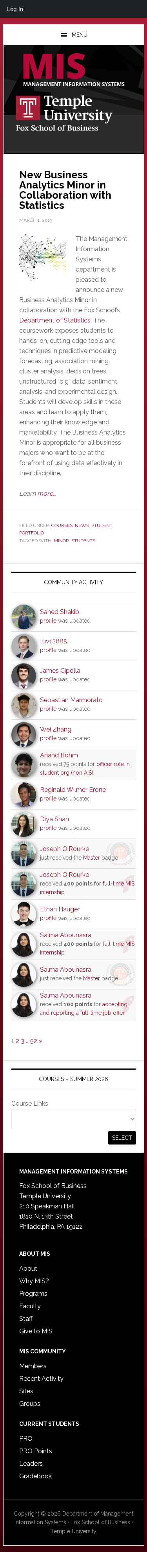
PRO (26, 1438)
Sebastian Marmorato (71, 700)
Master (91, 858)
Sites (26, 1391)
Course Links (29, 1103)
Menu (79, 35)
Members (33, 1366)
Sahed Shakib (59, 612)
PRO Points (35, 1451)
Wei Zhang (55, 729)
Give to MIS (36, 1331)
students (83, 540)
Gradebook (35, 1476)
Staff (26, 1318)
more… (46, 493)
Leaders (31, 1463)
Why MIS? (34, 1281)
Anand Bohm (59, 755)
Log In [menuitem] (15, 8)
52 (33, 1041)
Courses (62, 525)
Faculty (30, 1306)
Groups (29, 1403)
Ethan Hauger (60, 909)
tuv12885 (53, 641)
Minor (61, 540)
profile (48, 621)
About (28, 1268)
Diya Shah (54, 819)
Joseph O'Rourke (64, 849)
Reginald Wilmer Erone (73, 789)
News (82, 525)
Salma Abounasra (65, 935)
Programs (33, 1293)
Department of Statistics (55, 320)
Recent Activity (41, 1378)
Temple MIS (74, 70)
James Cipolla (60, 670)
